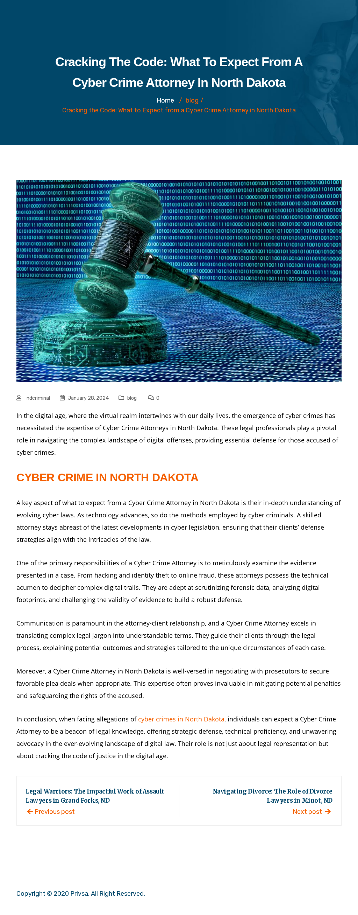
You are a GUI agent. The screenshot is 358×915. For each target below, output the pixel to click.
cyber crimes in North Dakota (181, 719)
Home (165, 100)
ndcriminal (38, 398)
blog (132, 398)
